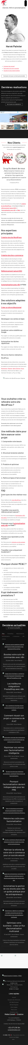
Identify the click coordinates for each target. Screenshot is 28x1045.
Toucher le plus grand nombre (12, 70)
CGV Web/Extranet (14, 1002)
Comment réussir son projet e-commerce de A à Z (14, 718)
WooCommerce (20, 633)
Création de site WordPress (11, 237)
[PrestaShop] (7, 957)
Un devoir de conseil (9, 66)
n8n (23, 636)
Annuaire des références (14, 999)
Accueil (14, 997)
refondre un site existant (18, 542)
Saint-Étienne (16, 368)
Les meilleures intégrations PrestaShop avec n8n (14, 686)
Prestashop (10, 633)
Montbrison (4, 368)
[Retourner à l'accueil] (4, 3)
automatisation (6, 636)
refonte (4, 639)
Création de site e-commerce (12, 255)
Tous (3, 633)
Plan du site (14, 1009)
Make (18, 210)
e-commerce (16, 636)
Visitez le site (7, 154)
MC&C (17, 1037)
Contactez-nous (14, 1012)
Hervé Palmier (18, 660)
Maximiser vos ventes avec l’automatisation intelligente (14, 750)
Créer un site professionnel (11, 307)
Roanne (10, 368)
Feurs (22, 368)
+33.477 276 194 (14, 1027)
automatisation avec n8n (8, 210)
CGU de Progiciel (14, 1004)
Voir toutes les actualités (14, 628)
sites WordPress (16, 500)
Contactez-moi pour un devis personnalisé (14, 76)
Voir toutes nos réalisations (14, 104)
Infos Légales (14, 1007)
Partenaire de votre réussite (11, 68)
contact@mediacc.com (14, 1029)
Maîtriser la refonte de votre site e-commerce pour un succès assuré (14, 852)
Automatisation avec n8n (10, 285)
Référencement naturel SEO (11, 271)
